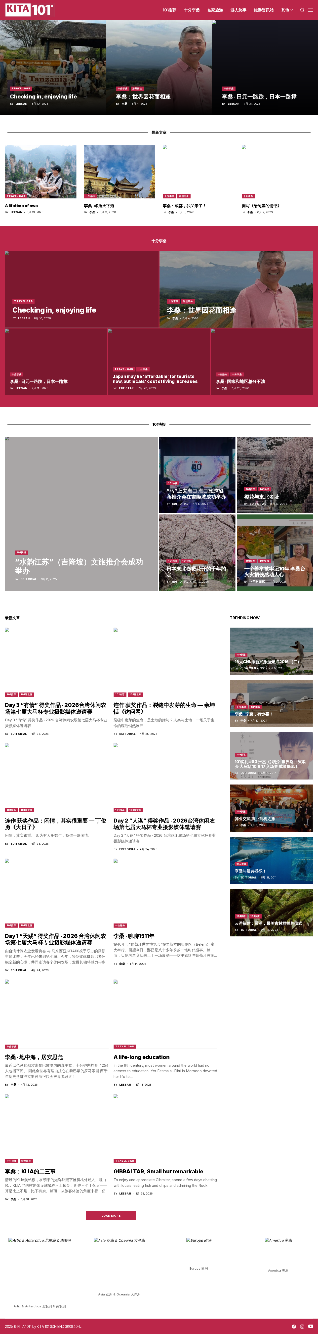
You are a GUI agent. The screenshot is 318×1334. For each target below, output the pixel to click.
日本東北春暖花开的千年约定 (196, 572)
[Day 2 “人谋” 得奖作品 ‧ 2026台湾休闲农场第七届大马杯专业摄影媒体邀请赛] (165, 777)
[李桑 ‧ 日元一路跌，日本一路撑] (265, 67)
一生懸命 (91, 196)
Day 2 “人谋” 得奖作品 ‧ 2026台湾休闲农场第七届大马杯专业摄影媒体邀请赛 (164, 823)
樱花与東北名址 (261, 497)
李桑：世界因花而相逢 (143, 96)
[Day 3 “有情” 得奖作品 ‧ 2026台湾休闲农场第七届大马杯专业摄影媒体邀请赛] (57, 662)
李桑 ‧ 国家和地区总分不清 (240, 381)
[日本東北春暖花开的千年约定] (197, 552)
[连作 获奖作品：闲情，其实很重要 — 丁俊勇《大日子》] (57, 777)
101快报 (21, 552)
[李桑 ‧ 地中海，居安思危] (57, 1014)
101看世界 (27, 694)
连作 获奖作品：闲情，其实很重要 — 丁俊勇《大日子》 (55, 823)
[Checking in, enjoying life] (53, 67)
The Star (126, 388)
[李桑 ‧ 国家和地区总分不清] (262, 361)
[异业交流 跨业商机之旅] (271, 808)
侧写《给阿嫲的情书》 (261, 205)
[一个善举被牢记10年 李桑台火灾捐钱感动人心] (275, 552)
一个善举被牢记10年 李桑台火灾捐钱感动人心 (274, 572)
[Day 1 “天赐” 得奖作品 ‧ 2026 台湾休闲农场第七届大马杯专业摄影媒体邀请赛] (57, 893)
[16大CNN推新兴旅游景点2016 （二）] (271, 651)
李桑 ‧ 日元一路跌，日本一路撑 (259, 96)
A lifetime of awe (21, 205)
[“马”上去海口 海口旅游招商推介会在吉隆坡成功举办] (197, 475)
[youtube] (310, 1326)
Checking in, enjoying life (43, 96)
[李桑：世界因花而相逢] (159, 67)
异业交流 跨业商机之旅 (255, 818)
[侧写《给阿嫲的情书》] (277, 171)
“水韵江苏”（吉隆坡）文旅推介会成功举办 (79, 566)
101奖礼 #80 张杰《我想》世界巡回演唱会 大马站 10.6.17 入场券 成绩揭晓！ (270, 764)
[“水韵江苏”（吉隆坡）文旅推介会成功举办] (81, 514)
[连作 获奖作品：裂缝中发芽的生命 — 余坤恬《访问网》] (165, 662)
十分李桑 (123, 88)
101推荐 (250, 489)
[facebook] (294, 1327)
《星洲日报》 (258, 581)
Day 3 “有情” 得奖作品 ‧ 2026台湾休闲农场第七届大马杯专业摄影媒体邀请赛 (55, 708)
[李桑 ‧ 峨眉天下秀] (120, 171)
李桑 (124, 103)
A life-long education (142, 1057)
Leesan (21, 103)
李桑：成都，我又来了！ (184, 205)
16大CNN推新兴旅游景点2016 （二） (268, 661)
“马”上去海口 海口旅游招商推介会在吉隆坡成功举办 (196, 494)
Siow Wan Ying (252, 668)
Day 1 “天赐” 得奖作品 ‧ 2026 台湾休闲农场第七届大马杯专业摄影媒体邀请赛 (55, 939)
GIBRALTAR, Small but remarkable (158, 1171)
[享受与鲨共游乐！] (271, 860)
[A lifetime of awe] (41, 171)
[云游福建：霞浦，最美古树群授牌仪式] (271, 912)
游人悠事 (241, 864)
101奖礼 (241, 754)
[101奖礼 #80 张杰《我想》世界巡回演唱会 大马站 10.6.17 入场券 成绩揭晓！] (271, 756)
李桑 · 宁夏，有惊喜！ (254, 713)
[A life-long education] (165, 1014)
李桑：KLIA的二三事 (30, 1171)
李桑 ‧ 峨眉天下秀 (99, 205)
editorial (29, 579)
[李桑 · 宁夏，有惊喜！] (271, 703)
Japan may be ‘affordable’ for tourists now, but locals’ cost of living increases (155, 379)
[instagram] (302, 1327)
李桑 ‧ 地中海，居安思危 (34, 1057)
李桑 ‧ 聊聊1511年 (134, 936)
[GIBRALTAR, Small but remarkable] (165, 1128)
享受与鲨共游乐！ (251, 871)
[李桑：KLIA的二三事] (57, 1128)
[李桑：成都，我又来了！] (198, 171)
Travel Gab (21, 88)
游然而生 (137, 88)
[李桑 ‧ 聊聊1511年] (165, 893)
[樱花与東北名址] (275, 475)
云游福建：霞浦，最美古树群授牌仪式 (268, 923)
